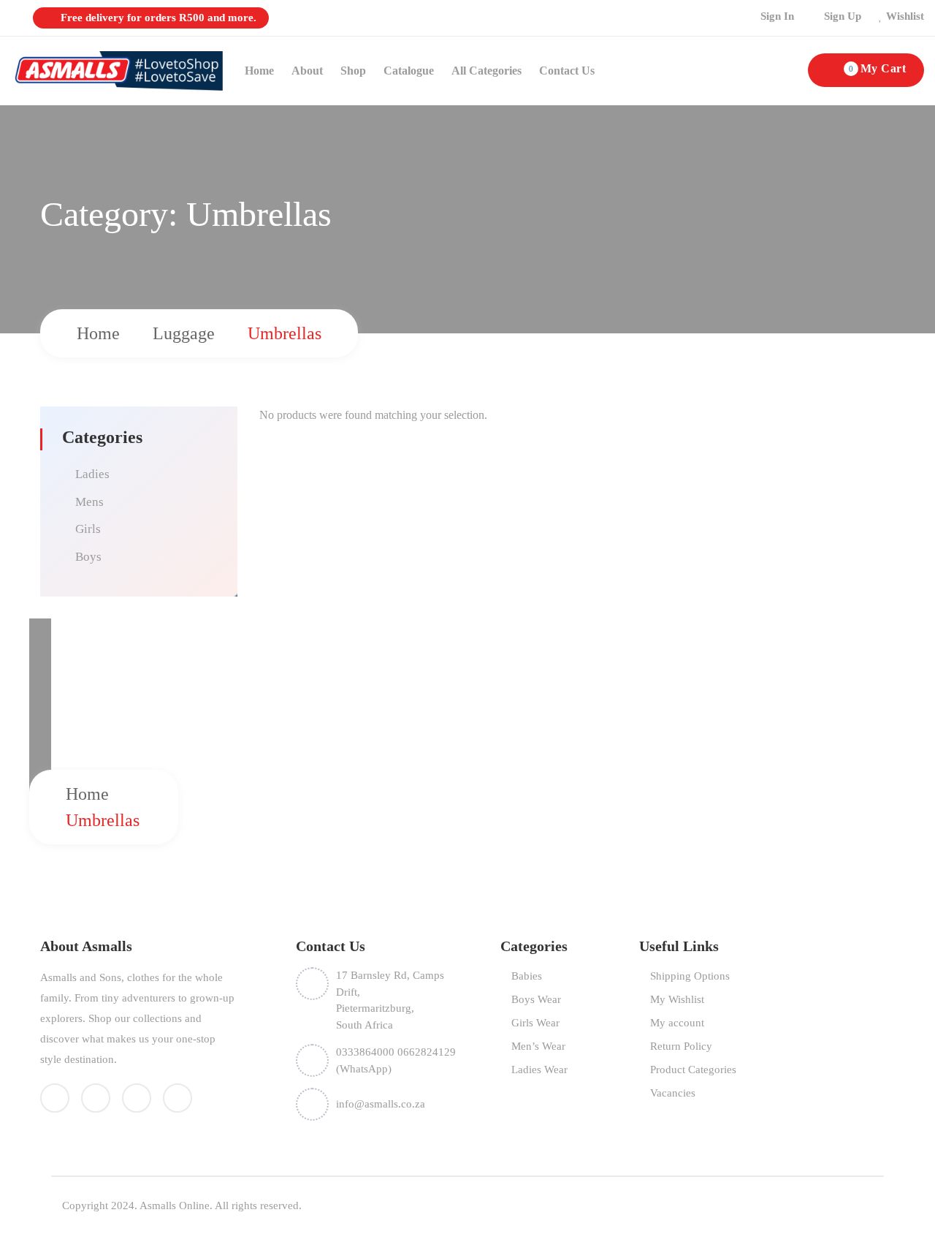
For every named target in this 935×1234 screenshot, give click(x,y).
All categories (486, 70)
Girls (88, 529)
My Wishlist (677, 999)
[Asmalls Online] (117, 70)
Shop (353, 70)
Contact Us (567, 70)
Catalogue (408, 70)
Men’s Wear (538, 1046)
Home (259, 70)
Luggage (184, 333)
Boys (88, 557)
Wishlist (905, 16)
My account (677, 1023)
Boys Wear (536, 999)
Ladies (92, 474)
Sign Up (842, 16)
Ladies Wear (539, 1069)
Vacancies (672, 1093)
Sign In (777, 16)
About (307, 70)
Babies (526, 976)
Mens (89, 502)
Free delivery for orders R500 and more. (157, 17)
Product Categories (693, 1069)
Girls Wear (535, 1023)
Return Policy (681, 1046)
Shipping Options (690, 976)
